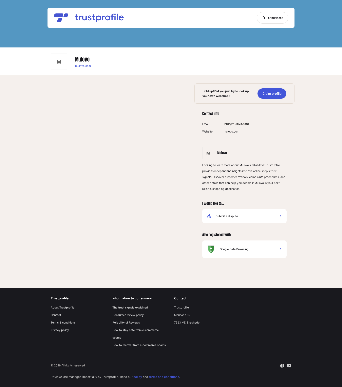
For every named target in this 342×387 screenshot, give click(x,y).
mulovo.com (83, 65)
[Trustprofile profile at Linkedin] (289, 365)
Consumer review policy (128, 315)
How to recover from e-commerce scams (139, 345)
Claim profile (271, 94)
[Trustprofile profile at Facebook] (282, 365)
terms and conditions (164, 377)
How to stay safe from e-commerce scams (135, 333)
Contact (56, 315)
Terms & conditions (63, 322)
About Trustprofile (62, 307)
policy (137, 377)
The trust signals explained (130, 307)
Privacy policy (60, 330)
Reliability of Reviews (126, 322)
